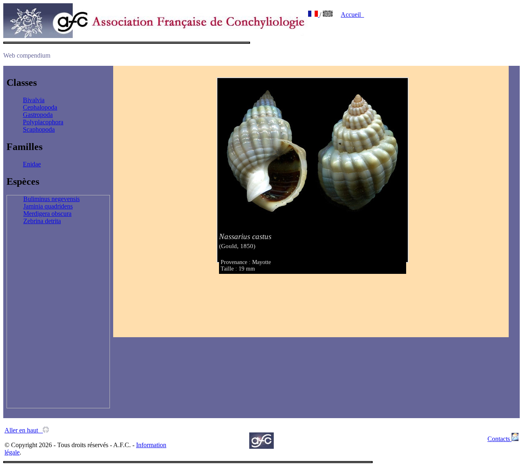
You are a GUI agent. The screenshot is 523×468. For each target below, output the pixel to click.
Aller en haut (23, 430)
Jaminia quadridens (48, 206)
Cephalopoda (40, 107)
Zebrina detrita (42, 220)
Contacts (499, 438)
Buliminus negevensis (51, 198)
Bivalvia (34, 99)
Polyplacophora (43, 122)
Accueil (352, 14)
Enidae (32, 164)
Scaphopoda (39, 129)
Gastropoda (38, 114)
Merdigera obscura (47, 213)
